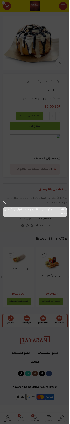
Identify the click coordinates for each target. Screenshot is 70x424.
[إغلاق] (5, 202)
